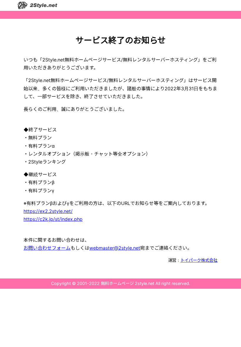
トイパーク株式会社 (198, 260)
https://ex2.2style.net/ (48, 211)
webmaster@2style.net (114, 248)
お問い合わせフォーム (47, 248)
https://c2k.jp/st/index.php (53, 219)
